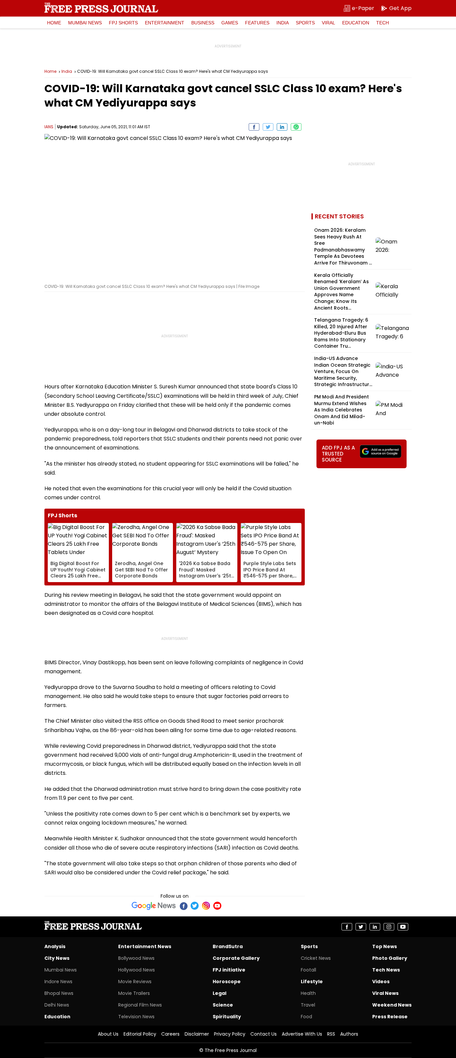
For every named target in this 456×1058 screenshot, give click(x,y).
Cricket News (316, 958)
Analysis (54, 946)
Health (308, 993)
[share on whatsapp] (296, 127)
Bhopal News (58, 993)
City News (56, 958)
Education (355, 22)
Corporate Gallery (236, 958)
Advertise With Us (302, 1034)
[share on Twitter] (268, 127)
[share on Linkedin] (282, 127)
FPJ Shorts (123, 22)
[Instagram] (206, 906)
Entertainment (164, 22)
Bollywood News (136, 958)
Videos (381, 981)
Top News (384, 946)
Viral (328, 22)
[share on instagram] (389, 926)
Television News (136, 1016)
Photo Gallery (389, 958)
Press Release (390, 1016)
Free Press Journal (101, 8)
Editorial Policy (140, 1034)
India (282, 22)
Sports (305, 22)
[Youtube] (217, 906)
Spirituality (227, 1016)
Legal (219, 993)
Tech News (386, 969)
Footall (308, 969)
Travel (308, 1005)
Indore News (58, 981)
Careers (170, 1034)
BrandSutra (228, 946)
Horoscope (227, 981)
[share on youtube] (403, 926)
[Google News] (154, 906)
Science (223, 1005)
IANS (48, 127)
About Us (108, 1034)
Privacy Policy (229, 1034)
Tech (382, 22)
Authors (349, 1034)
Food (306, 1016)
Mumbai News (85, 22)
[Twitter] (195, 906)
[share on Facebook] (254, 127)
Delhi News (56, 1005)
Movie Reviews (135, 981)
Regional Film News (140, 1005)
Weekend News (392, 1005)
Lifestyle (312, 981)
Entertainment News (144, 946)
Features (257, 22)
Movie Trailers (134, 993)
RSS (331, 1034)
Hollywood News (136, 969)
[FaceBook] (183, 906)
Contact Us (263, 1034)
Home (54, 22)
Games (229, 22)
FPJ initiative (229, 969)
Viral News (385, 993)
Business (202, 22)
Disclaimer (197, 1034)
